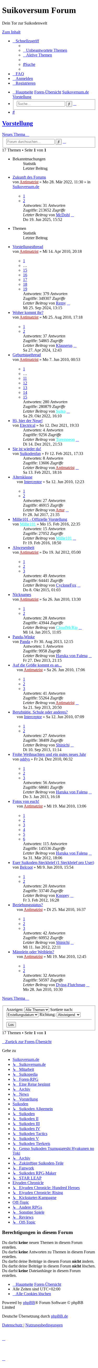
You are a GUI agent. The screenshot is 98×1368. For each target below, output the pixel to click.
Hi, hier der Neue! (28, 420)
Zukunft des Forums (29, 177)
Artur (60, 510)
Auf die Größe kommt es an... (37, 665)
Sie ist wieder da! (27, 449)
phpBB (29, 1302)
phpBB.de (59, 1316)
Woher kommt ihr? (28, 312)
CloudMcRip (67, 627)
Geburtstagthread (27, 355)
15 (25, 270)
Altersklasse (22, 477)
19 (25, 289)
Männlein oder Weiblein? (33, 952)
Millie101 (28, 524)
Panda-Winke (24, 637)
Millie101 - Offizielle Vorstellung (40, 519)
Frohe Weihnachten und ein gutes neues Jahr (49, 754)
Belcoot (26, 867)
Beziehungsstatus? (28, 905)
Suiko (61, 411)
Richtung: (48, 1014)
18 (25, 284)
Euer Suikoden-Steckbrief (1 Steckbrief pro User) (53, 862)
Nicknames (22, 594)
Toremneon (65, 439)
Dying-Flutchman (70, 985)
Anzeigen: (15, 1009)
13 (25, 387)
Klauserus (64, 345)
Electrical (27, 425)
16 (25, 275)
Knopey (62, 895)
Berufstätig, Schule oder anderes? (40, 712)
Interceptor (33, 482)
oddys (25, 759)
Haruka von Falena (72, 655)
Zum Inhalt (11, 32)
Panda (25, 641)
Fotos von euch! (26, 801)
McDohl (63, 215)
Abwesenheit (23, 547)
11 (25, 378)
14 (25, 392)
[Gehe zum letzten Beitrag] (72, 215)
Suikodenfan (30, 453)
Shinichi (63, 745)
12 (25, 383)
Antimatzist (29, 182)
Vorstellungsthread (28, 246)
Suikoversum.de (26, 186)
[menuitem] (45, 50)
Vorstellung (17, 123)
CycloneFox (66, 585)
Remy (61, 303)
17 (25, 279)
